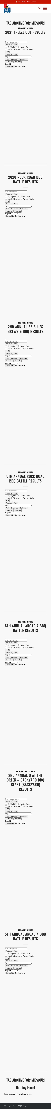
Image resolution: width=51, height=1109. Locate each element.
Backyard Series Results (25, 771)
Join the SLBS (20, 2)
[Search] (38, 8)
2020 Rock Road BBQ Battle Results (25, 179)
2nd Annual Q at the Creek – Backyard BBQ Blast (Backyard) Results (25, 782)
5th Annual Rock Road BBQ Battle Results (26, 479)
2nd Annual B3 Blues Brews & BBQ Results (25, 329)
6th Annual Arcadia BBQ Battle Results (25, 628)
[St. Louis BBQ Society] (21, 8)
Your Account (31, 2)
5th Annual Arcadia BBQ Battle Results (25, 936)
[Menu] (44, 8)
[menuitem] (20, 1)
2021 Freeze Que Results (25, 32)
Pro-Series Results (25, 28)
